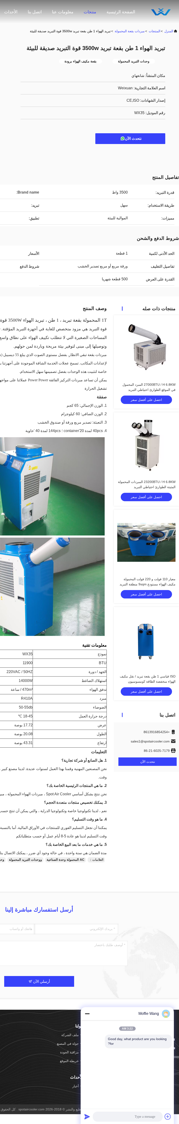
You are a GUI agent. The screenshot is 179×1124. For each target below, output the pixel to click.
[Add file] (168, 1116)
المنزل (168, 31)
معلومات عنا (62, 12)
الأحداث (10, 12)
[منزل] (160, 12)
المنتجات (154, 31)
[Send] (87, 1116)
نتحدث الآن (133, 138)
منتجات (90, 12)
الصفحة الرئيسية (121, 12)
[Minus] (87, 1013)
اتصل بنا (35, 12)
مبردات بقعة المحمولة (130, 31)
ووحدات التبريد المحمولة (25, 859)
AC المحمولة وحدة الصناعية (65, 859)
